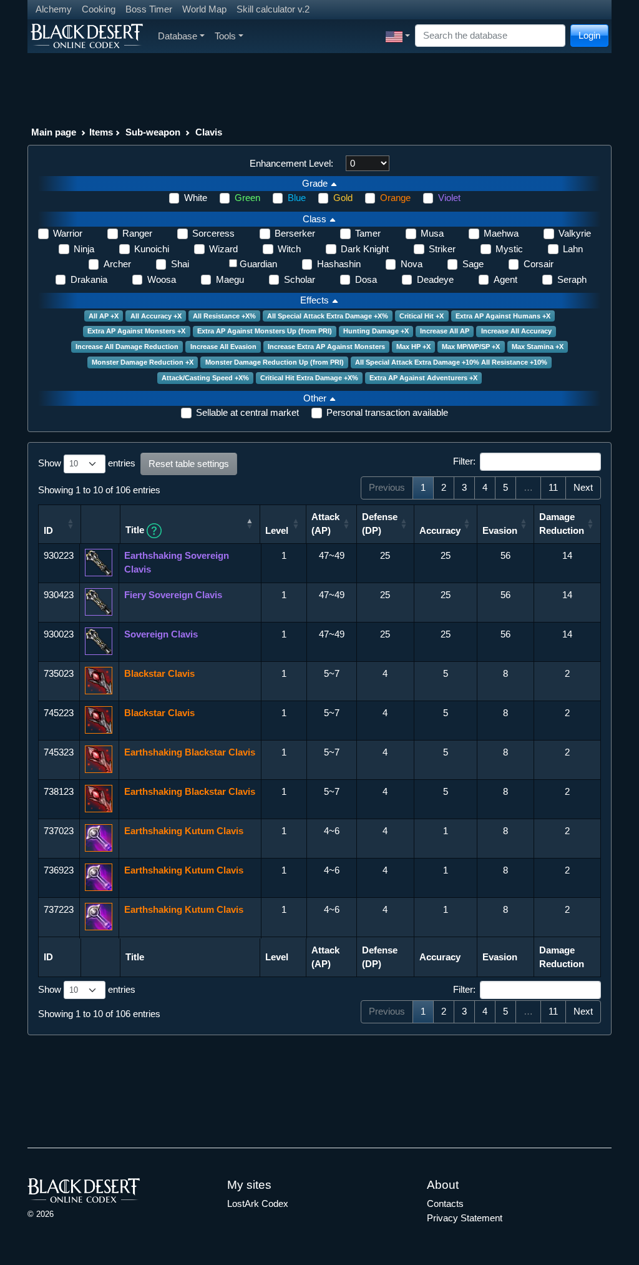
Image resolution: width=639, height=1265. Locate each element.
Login (589, 35)
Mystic (509, 249)
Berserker (295, 233)
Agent (505, 279)
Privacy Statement (464, 1218)
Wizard (223, 249)
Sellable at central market (247, 412)
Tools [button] (225, 36)
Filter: (464, 461)
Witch (289, 249)
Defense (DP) (380, 523)
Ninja (84, 249)
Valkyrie (575, 233)
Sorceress (213, 233)
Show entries (86, 463)
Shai (180, 263)
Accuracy (440, 530)
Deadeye (435, 279)
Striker (442, 249)
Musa (432, 233)
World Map (204, 9)
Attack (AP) (325, 523)
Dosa (366, 279)
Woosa (161, 279)
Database (177, 36)
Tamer (368, 233)
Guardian (258, 263)
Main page (53, 132)
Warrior (67, 233)
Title (136, 529)
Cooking (98, 9)
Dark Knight (365, 249)
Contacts (445, 1203)
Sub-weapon (152, 132)
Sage (473, 263)
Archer (117, 263)
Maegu (230, 279)
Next (583, 487)
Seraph (572, 279)
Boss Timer (148, 9)
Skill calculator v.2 (273, 9)
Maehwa (501, 233)
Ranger (137, 233)
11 (553, 487)
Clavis (208, 132)
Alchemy (54, 9)
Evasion (499, 530)
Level (276, 530)
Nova (411, 263)
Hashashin (339, 263)
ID (48, 530)
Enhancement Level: (291, 163)
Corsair (539, 263)
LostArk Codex (257, 1203)
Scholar (299, 279)
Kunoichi (151, 249)
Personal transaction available (387, 412)
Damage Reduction (561, 523)
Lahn (573, 249)
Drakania (89, 279)
